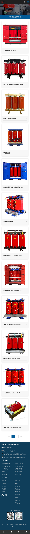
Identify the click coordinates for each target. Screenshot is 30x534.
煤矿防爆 (4, 486)
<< (9, 436)
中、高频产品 (5, 469)
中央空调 (17, 491)
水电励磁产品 (18, 471)
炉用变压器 (18, 474)
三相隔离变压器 (6, 466)
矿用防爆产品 (18, 469)
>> (21, 436)
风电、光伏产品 (19, 466)
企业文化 (17, 503)
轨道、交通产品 (19, 463)
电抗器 (3, 471)
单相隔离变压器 (6, 463)
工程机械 (4, 483)
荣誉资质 (17, 500)
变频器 (3, 491)
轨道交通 (4, 480)
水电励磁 (17, 486)
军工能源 (4, 489)
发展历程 (17, 497)
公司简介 (17, 494)
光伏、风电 (18, 480)
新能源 (16, 483)
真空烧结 (17, 489)
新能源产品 (4, 474)
